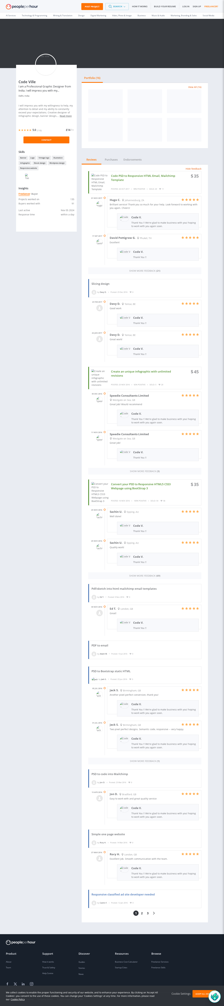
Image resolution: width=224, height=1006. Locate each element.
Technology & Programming (34, 15)
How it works (139, 6)
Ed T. (102, 597)
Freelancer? (211, 6)
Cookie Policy (18, 999)
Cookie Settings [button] (181, 994)
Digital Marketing (98, 15)
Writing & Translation (62, 15)
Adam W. (103, 654)
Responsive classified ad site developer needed (123, 894)
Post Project (92, 6)
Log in (185, 6)
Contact (46, 139)
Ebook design (39, 163)
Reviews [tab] (91, 159)
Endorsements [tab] (132, 159)
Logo (32, 157)
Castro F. (103, 903)
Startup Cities (121, 967)
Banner (23, 157)
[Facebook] (8, 984)
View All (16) (194, 87)
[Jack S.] (95, 679)
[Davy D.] (94, 292)
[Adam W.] (94, 654)
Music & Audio (158, 15)
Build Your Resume (165, 6)
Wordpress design (57, 163)
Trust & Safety (48, 967)
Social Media (208, 15)
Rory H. (103, 842)
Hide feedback (193, 168)
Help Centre (47, 973)
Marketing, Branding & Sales (184, 15)
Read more (66, 115)
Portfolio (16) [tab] (92, 78)
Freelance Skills (158, 967)
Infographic (25, 163)
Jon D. (102, 782)
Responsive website (28, 168)
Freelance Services (160, 961)
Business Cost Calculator (126, 961)
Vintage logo (44, 157)
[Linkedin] (24, 984)
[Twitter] (16, 984)
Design (81, 15)
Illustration (58, 157)
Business (142, 15)
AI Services (11, 15)
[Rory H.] (94, 842)
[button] (117, 6)
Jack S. (103, 679)
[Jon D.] (94, 782)
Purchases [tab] (111, 159)
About (8, 961)
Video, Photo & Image (122, 15)
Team (8, 967)
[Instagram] (31, 984)
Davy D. (103, 292)
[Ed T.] (94, 597)
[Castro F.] (94, 903)
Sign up (197, 6)
